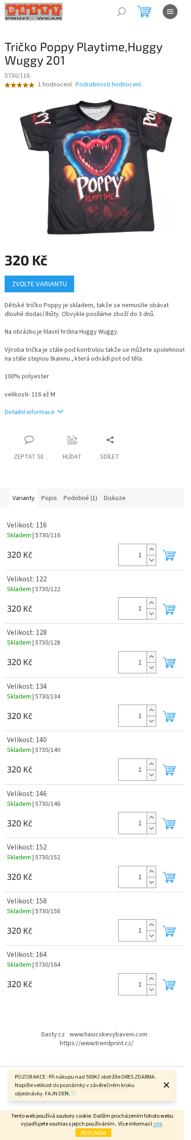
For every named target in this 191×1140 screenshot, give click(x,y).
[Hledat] (121, 11)
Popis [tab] (49, 498)
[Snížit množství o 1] (151, 560)
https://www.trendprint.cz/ (97, 1043)
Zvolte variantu (39, 284)
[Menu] (170, 11)
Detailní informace (30, 412)
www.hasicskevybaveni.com (108, 1034)
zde (157, 1124)
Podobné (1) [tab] (80, 498)
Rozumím (93, 1132)
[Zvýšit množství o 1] (151, 549)
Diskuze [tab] (115, 498)
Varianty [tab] (24, 498)
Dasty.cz (53, 1034)
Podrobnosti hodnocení (108, 84)
